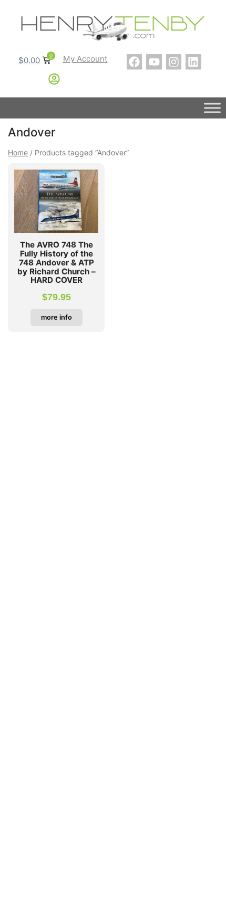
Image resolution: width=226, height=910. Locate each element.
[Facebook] (134, 62)
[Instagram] (173, 62)
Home (18, 152)
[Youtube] (153, 62)
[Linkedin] (193, 62)
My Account (85, 59)
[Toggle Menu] (212, 108)
